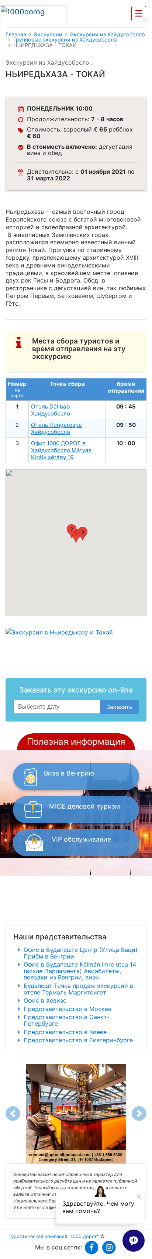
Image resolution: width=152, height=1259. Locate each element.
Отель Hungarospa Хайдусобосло (56, 428)
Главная (16, 34)
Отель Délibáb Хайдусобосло (50, 410)
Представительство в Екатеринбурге (78, 1040)
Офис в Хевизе (45, 1000)
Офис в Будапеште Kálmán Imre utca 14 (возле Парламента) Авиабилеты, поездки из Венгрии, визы (80, 971)
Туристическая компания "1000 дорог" (53, 1236)
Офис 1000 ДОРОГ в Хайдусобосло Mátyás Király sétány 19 (61, 450)
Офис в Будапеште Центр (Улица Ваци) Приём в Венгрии (81, 953)
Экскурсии (48, 34)
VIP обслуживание (81, 839)
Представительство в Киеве (65, 1032)
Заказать (119, 707)
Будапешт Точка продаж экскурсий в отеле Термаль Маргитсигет (78, 989)
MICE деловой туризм (84, 806)
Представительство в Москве (67, 1008)
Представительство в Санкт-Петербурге (67, 1020)
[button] (71, 531)
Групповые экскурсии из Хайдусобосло (65, 39)
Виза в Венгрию (69, 773)
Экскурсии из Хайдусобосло (107, 34)
